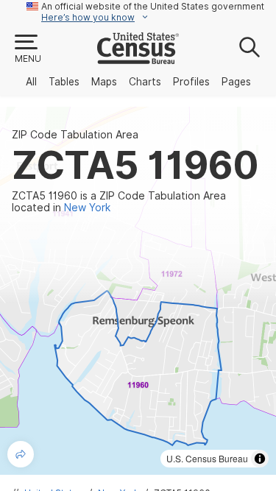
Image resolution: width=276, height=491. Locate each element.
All (31, 82)
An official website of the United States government (152, 6)
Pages (236, 82)
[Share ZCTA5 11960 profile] (20, 454)
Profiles (191, 82)
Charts (145, 82)
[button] (27, 49)
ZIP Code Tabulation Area (75, 135)
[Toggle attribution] (260, 458)
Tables (64, 82)
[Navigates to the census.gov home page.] (138, 58)
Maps (104, 82)
